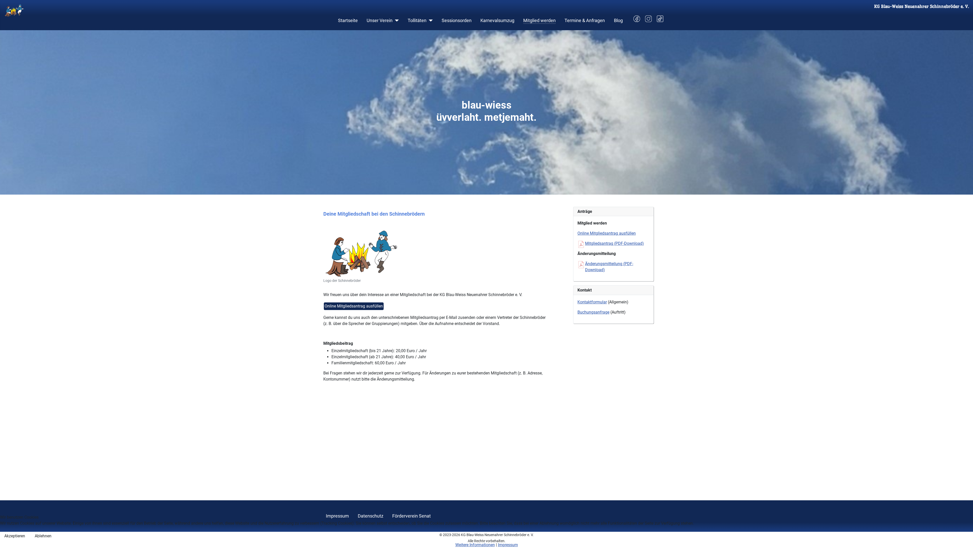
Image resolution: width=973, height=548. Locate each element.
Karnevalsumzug (497, 20)
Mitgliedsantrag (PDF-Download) (614, 243)
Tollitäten (417, 20)
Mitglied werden (539, 20)
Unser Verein (379, 20)
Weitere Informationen (475, 544)
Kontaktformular (592, 302)
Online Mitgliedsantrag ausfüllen (354, 306)
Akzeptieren (14, 536)
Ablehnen (43, 536)
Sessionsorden (457, 20)
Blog (618, 20)
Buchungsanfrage (593, 312)
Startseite (348, 20)
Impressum (508, 544)
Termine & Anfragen (585, 20)
